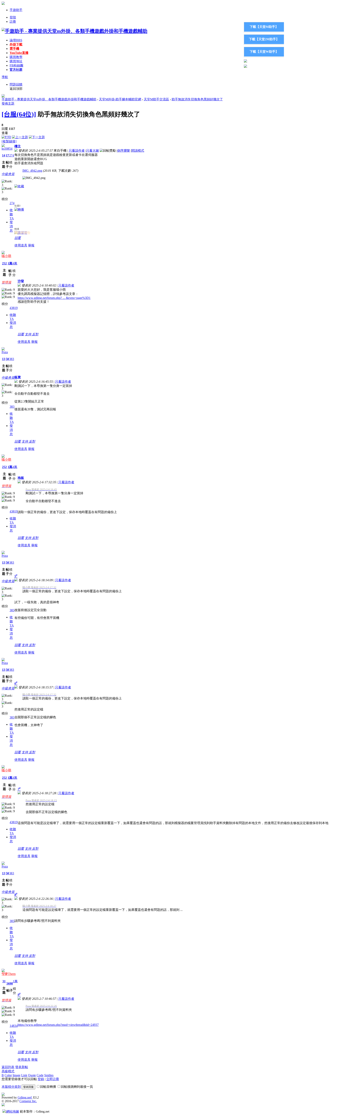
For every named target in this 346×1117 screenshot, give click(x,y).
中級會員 (8, 174)
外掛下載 (16, 44)
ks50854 (7, 148)
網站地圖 (12, 1111)
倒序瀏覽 (123, 150)
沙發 (21, 281)
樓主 (17, 146)
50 (7, 359)
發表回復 (28, 1086)
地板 (21, 477)
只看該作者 (77, 150)
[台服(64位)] (19, 114)
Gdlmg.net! (25, 1097)
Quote (32, 1075)
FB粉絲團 (16, 65)
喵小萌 (6, 256)
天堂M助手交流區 (156, 99)
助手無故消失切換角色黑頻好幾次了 (197, 99)
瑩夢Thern (9, 974)
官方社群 (16, 69)
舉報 (31, 245)
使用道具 (20, 245)
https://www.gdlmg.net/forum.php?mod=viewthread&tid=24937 (58, 1024)
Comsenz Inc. (28, 1101)
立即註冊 (52, 1079)
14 (3, 155)
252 (4, 263)
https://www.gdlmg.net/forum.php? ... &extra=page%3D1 (54, 298)
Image (16, 1075)
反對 (35, 334)
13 (3, 359)
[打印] (6, 137)
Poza (5, 352)
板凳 (17, 377)
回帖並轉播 (48, 1086)
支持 (28, 334)
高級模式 (8, 1071)
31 (4, 981)
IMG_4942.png (32, 170)
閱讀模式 (137, 150)
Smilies (48, 1075)
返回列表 (8, 1067)
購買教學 (16, 57)
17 (7, 155)
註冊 (13, 21)
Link (24, 1075)
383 (11, 359)
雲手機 (14, 48)
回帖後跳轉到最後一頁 (77, 1086)
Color (8, 1075)
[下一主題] (37, 137)
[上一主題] (20, 137)
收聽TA (12, 214)
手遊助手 (16, 10)
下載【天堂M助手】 (264, 26)
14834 (14, 1025)
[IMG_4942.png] (33, 178)
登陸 (13, 17)
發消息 (11, 226)
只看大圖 (92, 150)
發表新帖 (21, 1067)
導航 (5, 77)
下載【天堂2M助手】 (264, 39)
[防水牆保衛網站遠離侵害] (4, 1111)
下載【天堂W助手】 (264, 51)
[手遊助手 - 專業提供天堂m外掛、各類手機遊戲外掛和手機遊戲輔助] (74, 31)
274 (11, 155)
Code (40, 1075)
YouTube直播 (19, 52)
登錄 (41, 1079)
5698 (9, 983)
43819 (14, 308)
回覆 (17, 238)
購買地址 (16, 61)
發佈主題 (8, 103)
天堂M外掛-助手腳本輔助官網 (120, 99)
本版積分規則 (11, 1086)
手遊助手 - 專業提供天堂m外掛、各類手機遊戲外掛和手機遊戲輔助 (49, 99)
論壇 (16, 40)
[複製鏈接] (9, 141)
